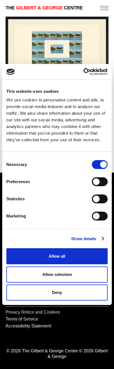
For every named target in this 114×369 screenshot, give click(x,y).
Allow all (57, 256)
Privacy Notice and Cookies (33, 312)
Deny (57, 292)
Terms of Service (22, 319)
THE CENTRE (44, 8)
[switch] (100, 181)
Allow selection (57, 274)
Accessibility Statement (28, 326)
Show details (83, 238)
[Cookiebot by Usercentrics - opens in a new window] (83, 71)
